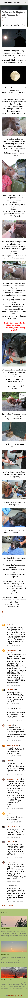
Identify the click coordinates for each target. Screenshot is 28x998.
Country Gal (11, 841)
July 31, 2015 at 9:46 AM (14, 774)
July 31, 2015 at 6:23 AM (14, 645)
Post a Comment (7, 905)
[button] (2, 21)
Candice (9, 725)
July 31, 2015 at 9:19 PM (14, 857)
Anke (8, 760)
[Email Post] (2, 611)
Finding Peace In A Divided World (7, 979)
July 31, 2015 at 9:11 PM (14, 837)
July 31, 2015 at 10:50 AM (15, 808)
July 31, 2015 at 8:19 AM (14, 756)
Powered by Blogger (15, 995)
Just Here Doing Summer (5, 928)
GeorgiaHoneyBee (12, 650)
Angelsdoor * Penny (13, 779)
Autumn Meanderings (5, 954)
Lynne (8, 862)
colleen (9, 625)
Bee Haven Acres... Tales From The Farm (14, 2)
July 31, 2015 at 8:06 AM (14, 720)
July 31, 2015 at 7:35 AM (14, 685)
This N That (10, 690)
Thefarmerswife (12, 826)
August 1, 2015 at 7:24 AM (15, 881)
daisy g (9, 813)
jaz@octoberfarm (12, 745)
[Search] (26, 2)
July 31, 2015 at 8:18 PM (14, 822)
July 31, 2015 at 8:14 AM (14, 741)
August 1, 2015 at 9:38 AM (15, 901)
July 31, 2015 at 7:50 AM (14, 703)
